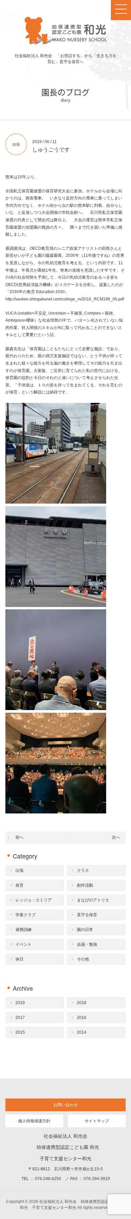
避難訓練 (23, 929)
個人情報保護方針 (34, 1121)
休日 (19, 959)
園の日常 (85, 929)
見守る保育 (87, 914)
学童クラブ (25, 914)
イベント (23, 944)
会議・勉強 (87, 944)
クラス (83, 870)
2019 (20, 1002)
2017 (20, 1017)
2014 (81, 1032)
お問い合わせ (65, 1105)
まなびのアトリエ (93, 900)
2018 (81, 1002)
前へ (19, 837)
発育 (19, 885)
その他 (83, 959)
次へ (116, 837)
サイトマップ (97, 1121)
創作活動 (85, 885)
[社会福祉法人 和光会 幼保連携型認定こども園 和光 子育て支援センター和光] (65, 43)
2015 (20, 1032)
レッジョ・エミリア (33, 900)
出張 (16, 144)
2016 (81, 1017)
